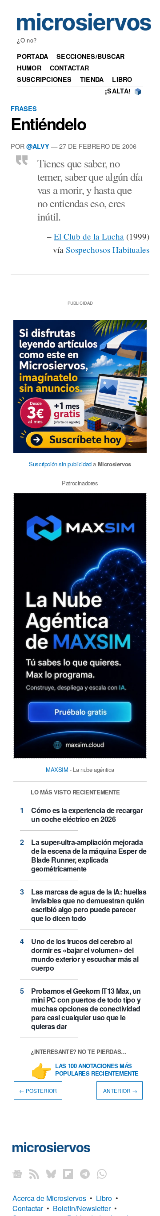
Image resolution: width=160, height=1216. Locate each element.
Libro (122, 79)
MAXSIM (57, 769)
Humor (29, 67)
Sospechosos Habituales (107, 249)
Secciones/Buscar (90, 56)
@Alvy (37, 146)
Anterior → (119, 1090)
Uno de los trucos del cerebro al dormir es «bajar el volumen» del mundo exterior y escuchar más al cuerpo (84, 954)
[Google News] (17, 1173)
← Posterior (38, 1090)
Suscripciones (44, 79)
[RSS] (34, 1173)
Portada (32, 56)
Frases (24, 108)
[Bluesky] (51, 1173)
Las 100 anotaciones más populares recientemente (97, 1069)
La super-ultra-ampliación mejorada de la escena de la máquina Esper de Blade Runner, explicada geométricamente (89, 855)
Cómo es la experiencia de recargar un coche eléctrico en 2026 (87, 814)
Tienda (92, 79)
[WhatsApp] (102, 1173)
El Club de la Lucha (89, 236)
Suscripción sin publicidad (60, 464)
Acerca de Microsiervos (49, 1198)
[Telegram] (85, 1173)
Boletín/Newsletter (82, 1208)
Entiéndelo (48, 123)
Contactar (69, 67)
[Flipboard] (68, 1173)
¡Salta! (118, 90)
